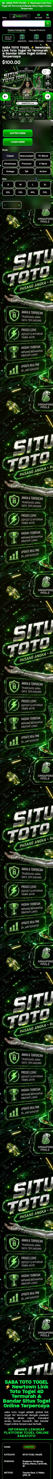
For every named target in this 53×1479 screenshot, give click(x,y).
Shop (4, 18)
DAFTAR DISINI (17, 133)
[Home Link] (20, 16)
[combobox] (23, 23)
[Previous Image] (5, 96)
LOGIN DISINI (18, 142)
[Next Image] (47, 96)
